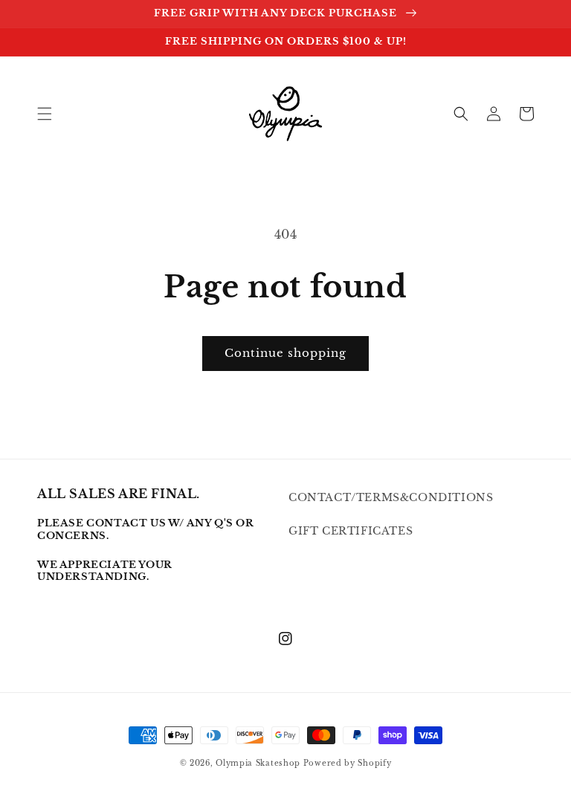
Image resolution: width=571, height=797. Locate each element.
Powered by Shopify (347, 763)
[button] (44, 113)
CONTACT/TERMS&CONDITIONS (390, 497)
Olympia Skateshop (258, 763)
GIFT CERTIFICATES (350, 531)
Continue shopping (285, 353)
